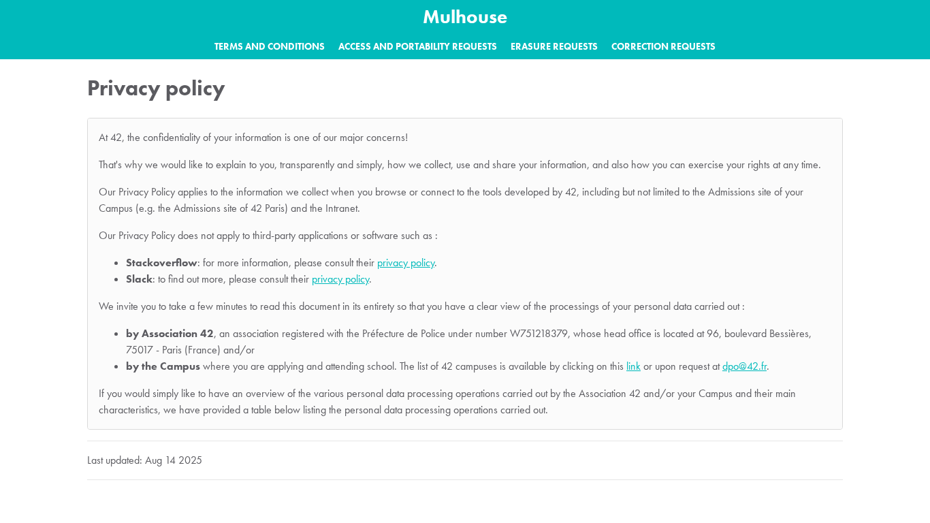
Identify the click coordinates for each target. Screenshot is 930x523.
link (633, 366)
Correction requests (663, 46)
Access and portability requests (417, 46)
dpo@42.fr (744, 366)
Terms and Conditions (269, 46)
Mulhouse (465, 17)
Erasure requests (554, 46)
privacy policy (405, 262)
